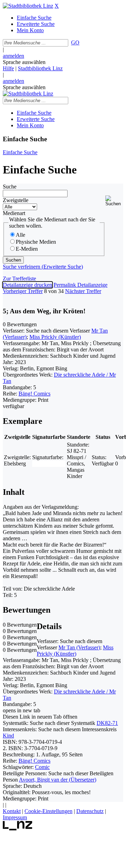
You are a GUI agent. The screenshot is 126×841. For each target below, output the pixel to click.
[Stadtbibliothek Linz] (28, 6)
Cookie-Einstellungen (48, 811)
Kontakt (12, 811)
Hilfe (8, 68)
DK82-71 (107, 723)
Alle (20, 235)
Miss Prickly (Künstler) (55, 337)
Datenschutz (90, 811)
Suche (9, 187)
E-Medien (27, 249)
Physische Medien (36, 242)
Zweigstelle (15, 200)
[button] (114, 200)
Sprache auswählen (24, 62)
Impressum (15, 817)
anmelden (13, 56)
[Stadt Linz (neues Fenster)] (18, 829)
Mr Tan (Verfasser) (79, 647)
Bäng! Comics (34, 394)
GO (75, 42)
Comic (42, 767)
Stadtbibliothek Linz (40, 68)
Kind (8, 736)
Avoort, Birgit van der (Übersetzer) (57, 780)
